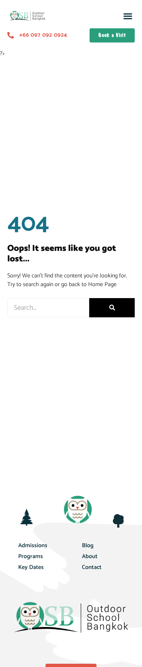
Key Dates (31, 567)
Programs (30, 556)
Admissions (32, 545)
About (90, 556)
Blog (88, 545)
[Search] (112, 307)
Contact (92, 567)
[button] (128, 16)
